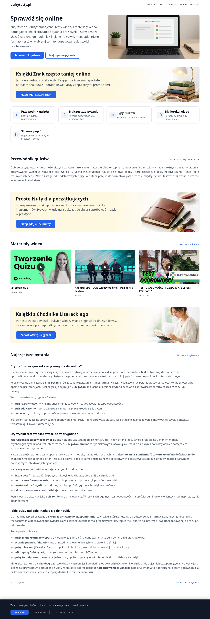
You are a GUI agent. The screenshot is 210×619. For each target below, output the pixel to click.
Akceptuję (19, 612)
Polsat (78, 295)
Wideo (183, 4)
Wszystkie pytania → (188, 355)
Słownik (194, 4)
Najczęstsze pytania (62, 55)
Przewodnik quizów (27, 55)
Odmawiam (40, 612)
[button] (40, 267)
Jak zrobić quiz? (20, 287)
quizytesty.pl (20, 4)
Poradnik (152, 4)
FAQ (162, 4)
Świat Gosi (144, 295)
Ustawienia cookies (65, 612)
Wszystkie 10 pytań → (188, 582)
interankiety (16, 292)
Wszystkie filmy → (190, 244)
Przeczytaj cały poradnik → (185, 159)
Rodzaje (172, 4)
